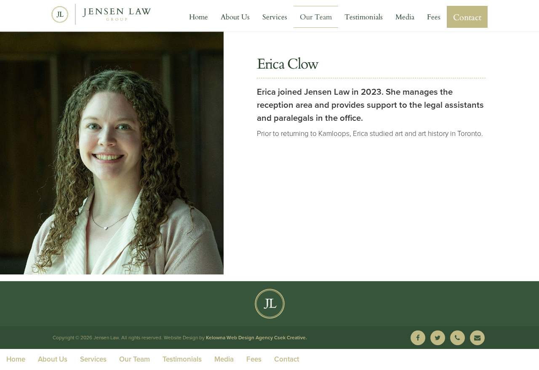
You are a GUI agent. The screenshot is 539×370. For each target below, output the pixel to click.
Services (274, 16)
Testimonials (363, 16)
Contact (467, 17)
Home (198, 16)
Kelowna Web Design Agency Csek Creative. (256, 337)
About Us (235, 16)
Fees (433, 16)
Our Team (316, 16)
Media (404, 16)
